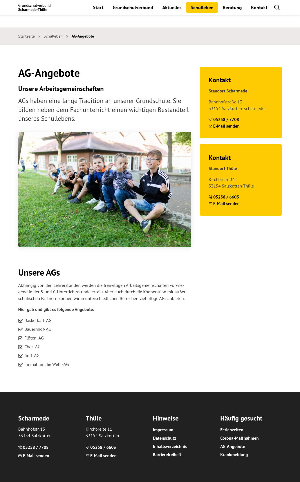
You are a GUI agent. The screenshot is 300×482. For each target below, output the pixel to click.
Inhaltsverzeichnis (170, 446)
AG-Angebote (232, 446)
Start (98, 7)
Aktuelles (171, 7)
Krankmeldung (234, 454)
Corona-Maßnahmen (239, 438)
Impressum (163, 430)
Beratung (232, 7)
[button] (277, 7)
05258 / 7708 (226, 119)
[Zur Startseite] (34, 7)
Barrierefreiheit (167, 454)
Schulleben (202, 7)
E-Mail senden (226, 126)
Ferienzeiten (231, 430)
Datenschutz (164, 438)
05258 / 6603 (226, 197)
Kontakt (259, 7)
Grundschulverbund (133, 7)
